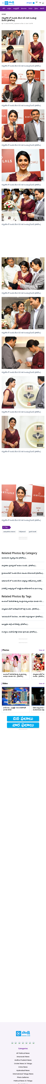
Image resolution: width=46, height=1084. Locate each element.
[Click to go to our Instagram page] (23, 1042)
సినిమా (30, 9)
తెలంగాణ (23, 9)
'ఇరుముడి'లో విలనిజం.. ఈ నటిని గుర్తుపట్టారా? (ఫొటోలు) (22, 617)
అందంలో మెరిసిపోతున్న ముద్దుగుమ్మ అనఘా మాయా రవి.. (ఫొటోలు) (22, 601)
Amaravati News (23, 1057)
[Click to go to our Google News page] (33, 1042)
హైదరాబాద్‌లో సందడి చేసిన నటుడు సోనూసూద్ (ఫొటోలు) (22, 573)
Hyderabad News (23, 1071)
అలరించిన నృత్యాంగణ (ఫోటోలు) (14, 558)
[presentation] (4, 663)
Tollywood (22, 532)
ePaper (30, 3)
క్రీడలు (36, 9)
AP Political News (23, 1053)
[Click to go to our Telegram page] (30, 1042)
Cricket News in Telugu (23, 1064)
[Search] (34, 3)
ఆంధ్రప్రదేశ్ (16, 9)
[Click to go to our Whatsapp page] (16, 1042)
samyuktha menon (9, 532)
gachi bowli (32, 532)
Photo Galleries (23, 1077)
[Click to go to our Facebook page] (12, 1042)
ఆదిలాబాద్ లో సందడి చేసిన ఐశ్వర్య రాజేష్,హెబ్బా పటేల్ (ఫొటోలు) (21, 581)
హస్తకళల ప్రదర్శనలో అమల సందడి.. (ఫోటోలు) (18, 566)
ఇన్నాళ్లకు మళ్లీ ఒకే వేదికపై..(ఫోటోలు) (14, 624)
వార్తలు (9, 9)
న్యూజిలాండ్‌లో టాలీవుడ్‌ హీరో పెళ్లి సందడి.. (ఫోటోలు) (20, 609)
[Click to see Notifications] (43, 3)
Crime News (23, 1067)
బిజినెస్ (42, 9)
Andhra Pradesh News (23, 1060)
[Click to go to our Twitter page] (19, 1042)
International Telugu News (23, 1074)
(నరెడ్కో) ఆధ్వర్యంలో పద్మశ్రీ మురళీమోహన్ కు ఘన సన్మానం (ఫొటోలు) (23, 589)
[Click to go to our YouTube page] (26, 1042)
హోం (4, 9)
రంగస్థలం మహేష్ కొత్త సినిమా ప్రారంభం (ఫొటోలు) (19, 632)
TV (40, 3)
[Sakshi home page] (23, 1034)
